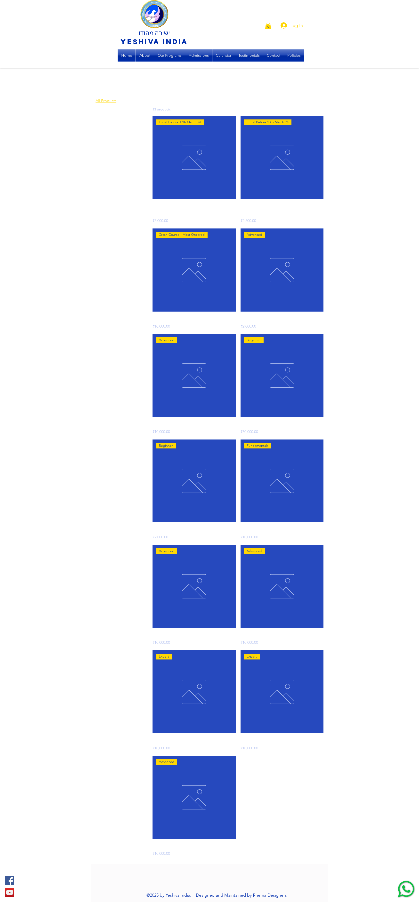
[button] (268, 25)
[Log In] (282, 25)
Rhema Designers (270, 895)
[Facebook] (9, 880)
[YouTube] (9, 892)
